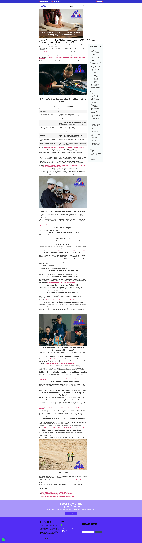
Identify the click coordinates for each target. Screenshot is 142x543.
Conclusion (93, 157)
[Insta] (48, 538)
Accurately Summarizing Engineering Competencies (95, 104)
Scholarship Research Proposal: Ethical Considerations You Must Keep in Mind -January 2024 (64, 427)
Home (53, 5)
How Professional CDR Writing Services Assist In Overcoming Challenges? (95, 110)
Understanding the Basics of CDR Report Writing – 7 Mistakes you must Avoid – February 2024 (64, 147)
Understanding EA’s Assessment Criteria (96, 91)
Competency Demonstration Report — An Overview (95, 66)
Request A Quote (65, 5)
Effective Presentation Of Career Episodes (95, 99)
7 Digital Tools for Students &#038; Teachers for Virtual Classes (61, 282)
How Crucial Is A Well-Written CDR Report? (95, 85)
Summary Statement (96, 82)
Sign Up (99, 532)
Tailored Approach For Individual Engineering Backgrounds (96, 149)
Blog (83, 5)
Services (73, 5)
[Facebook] (40, 538)
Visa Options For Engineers (95, 55)
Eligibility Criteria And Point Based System (95, 59)
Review (71, 6)
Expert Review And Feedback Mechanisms (96, 130)
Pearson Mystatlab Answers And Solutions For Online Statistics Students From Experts (66, 250)
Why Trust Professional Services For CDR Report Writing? (96, 134)
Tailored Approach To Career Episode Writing (96, 120)
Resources (93, 159)
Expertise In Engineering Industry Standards (96, 139)
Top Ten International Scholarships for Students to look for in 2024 (60, 299)
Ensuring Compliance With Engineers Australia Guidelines (96, 143)
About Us (58, 5)
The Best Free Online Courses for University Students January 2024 (60, 363)
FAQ (79, 5)
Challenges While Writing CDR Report (96, 88)
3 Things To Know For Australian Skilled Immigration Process (95, 51)
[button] (100, 46)
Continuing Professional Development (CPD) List (96, 74)
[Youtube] (43, 538)
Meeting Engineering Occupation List (96, 62)
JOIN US (87, 5)
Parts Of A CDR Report (95, 70)
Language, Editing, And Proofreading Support (96, 115)
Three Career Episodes (96, 79)
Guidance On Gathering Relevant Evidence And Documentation (96, 124)
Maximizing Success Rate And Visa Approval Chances (96, 155)
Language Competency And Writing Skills (96, 95)
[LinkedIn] (45, 538)
